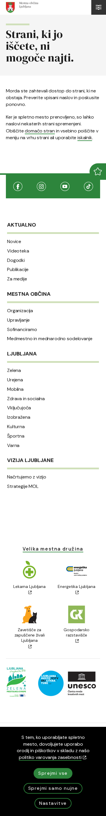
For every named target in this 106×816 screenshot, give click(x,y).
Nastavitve (53, 803)
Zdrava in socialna (26, 399)
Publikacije (18, 269)
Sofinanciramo (22, 330)
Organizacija (20, 311)
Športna (15, 436)
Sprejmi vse (53, 773)
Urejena (15, 380)
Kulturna (16, 427)
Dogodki (16, 260)
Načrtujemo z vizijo (26, 477)
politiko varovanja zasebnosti (50, 757)
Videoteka (18, 251)
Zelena (14, 370)
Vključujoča (19, 408)
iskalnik (84, 137)
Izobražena (18, 417)
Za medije (17, 279)
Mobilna (15, 389)
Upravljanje (18, 320)
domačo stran (40, 131)
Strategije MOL (23, 486)
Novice (14, 242)
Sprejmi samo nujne (53, 788)
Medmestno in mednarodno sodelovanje (49, 339)
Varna (13, 445)
